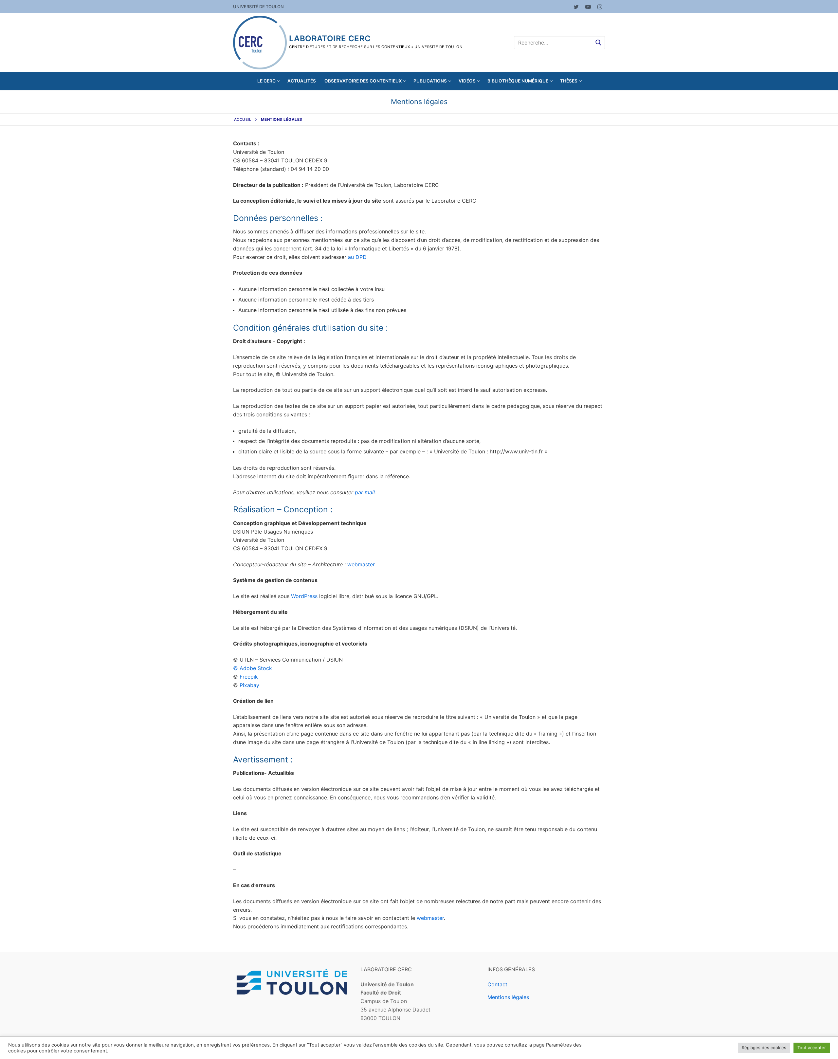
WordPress (305, 596)
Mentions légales (508, 997)
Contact (497, 984)
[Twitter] (576, 7)
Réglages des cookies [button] (764, 1047)
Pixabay (249, 685)
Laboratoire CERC (330, 38)
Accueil (243, 119)
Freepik (249, 676)
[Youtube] (588, 7)
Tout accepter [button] (811, 1047)
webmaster (361, 564)
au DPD (357, 257)
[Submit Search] (598, 42)
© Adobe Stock (252, 668)
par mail (365, 492)
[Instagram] (600, 7)
